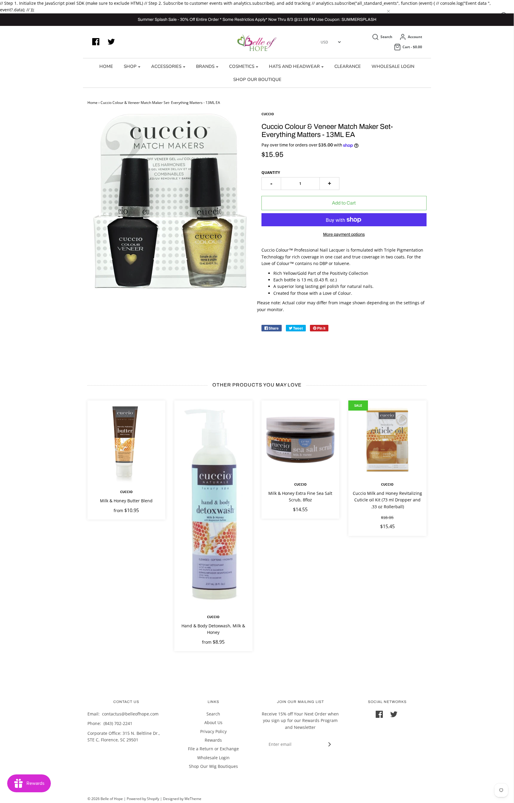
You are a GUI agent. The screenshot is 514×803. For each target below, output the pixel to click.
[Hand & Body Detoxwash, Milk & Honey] (213, 505)
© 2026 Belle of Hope (105, 798)
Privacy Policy (213, 731)
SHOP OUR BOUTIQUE (257, 79)
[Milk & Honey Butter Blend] (126, 443)
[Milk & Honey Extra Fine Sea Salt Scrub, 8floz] (300, 439)
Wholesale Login (213, 757)
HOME (106, 66)
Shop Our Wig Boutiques (213, 766)
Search (213, 714)
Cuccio (126, 491)
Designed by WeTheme (182, 798)
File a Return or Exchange (213, 748)
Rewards (213, 740)
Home (92, 102)
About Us (213, 722)
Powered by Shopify (143, 798)
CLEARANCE (347, 66)
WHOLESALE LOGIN (393, 66)
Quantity (270, 172)
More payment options (344, 234)
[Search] (393, 11)
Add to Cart (344, 202)
